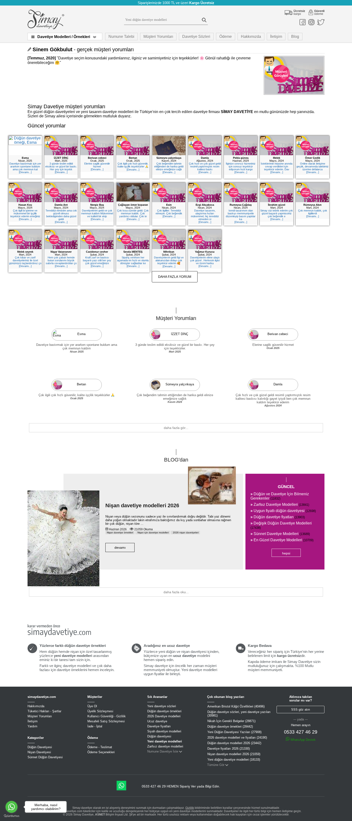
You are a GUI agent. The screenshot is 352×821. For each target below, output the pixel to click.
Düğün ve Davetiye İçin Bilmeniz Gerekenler (279, 496)
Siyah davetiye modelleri (164, 731)
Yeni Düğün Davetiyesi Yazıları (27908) (234, 732)
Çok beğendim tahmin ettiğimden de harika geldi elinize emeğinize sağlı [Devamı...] (168, 168)
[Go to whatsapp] (11, 807)
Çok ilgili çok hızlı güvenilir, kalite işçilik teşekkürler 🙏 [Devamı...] (133, 166)
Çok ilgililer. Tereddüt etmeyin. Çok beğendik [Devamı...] (169, 213)
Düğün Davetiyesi (40, 747)
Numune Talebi (121, 36)
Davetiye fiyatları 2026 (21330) (228, 748)
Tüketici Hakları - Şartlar (44, 711)
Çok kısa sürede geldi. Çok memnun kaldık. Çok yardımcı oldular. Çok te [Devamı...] (133, 215)
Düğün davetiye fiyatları (277, 517)
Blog (295, 36)
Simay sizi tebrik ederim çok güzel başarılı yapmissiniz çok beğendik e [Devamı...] (276, 215)
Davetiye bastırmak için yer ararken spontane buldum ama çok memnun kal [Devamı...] (25, 168)
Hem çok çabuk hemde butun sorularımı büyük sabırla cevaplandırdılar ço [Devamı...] (61, 262)
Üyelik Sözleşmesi (100, 711)
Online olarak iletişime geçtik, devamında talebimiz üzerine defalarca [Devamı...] (312, 168)
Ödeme (225, 36)
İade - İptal (94, 726)
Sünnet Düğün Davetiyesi (45, 757)
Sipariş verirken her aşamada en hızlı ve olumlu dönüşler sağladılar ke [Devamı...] (133, 262)
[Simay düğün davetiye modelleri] (46, 28)
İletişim (276, 36)
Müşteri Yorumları (158, 36)
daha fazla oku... (176, 592)
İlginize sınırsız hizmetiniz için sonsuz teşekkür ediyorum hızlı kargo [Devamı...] (240, 168)
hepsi (286, 553)
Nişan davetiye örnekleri (120, 532)
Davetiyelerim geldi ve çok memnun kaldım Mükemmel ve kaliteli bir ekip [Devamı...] (97, 215)
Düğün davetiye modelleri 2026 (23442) (234, 743)
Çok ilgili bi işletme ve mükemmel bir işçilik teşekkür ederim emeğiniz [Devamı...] (25, 215)
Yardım (32, 726)
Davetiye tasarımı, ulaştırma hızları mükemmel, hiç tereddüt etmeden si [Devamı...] (205, 216)
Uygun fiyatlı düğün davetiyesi (283, 511)
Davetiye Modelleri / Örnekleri (63, 37)
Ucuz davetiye (157, 721)
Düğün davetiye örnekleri (164, 711)
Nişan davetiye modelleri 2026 (142, 505)
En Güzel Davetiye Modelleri (281, 540)
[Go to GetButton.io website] (11, 816)
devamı (120, 547)
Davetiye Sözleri (196, 36)
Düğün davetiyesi (159, 736)
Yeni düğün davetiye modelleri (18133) (233, 759)
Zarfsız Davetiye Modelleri (279, 504)
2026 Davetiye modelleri (164, 716)
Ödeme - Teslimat (99, 747)
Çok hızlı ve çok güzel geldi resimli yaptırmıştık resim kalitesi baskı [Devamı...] (205, 168)
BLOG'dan (176, 460)
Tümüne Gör (215, 765)
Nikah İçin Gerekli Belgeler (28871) (231, 721)
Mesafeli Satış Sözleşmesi (106, 721)
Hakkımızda (251, 36)
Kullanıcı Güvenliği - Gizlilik (106, 716)
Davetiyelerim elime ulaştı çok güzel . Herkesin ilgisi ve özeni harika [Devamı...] (205, 262)
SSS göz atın (300, 709)
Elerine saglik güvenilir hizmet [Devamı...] (97, 166)
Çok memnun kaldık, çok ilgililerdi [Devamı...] (312, 213)
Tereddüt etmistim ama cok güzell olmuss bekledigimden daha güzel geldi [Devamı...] (61, 216)
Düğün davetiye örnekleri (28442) (230, 726)
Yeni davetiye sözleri (161, 706)
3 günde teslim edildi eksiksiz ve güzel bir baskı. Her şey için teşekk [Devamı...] (61, 168)
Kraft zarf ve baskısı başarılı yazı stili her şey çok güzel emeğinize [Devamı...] (97, 262)
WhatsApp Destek (303, 739)
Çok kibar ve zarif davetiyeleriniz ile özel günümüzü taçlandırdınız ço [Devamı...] (25, 262)
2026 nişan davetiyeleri (185, 532)
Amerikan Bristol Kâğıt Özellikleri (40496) (236, 706)
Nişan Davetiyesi (39, 752)
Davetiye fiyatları (159, 726)
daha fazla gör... (176, 428)
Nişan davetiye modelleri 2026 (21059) (233, 754)
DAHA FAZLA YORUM (174, 277)
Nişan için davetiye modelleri (153, 532)
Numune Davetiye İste (162, 751)
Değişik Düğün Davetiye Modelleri (281, 525)
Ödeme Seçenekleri (101, 752)
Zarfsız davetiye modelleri (165, 746)
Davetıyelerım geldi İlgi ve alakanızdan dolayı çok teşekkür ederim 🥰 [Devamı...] (169, 262)
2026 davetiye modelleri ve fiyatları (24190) (237, 737)
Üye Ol (92, 706)
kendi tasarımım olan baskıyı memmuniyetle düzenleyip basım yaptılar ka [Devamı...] (240, 216)
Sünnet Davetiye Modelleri (280, 534)
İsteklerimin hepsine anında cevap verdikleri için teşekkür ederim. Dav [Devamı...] (276, 168)
